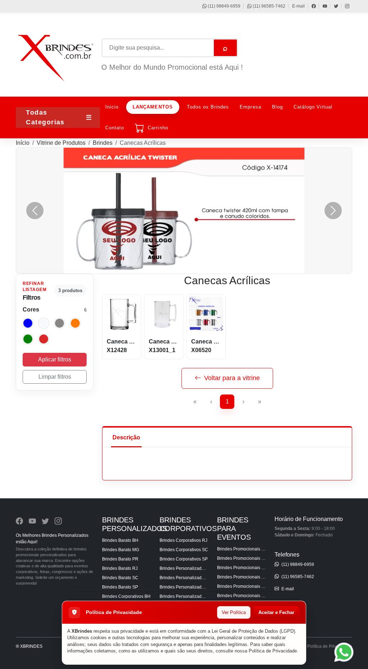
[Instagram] (343, 6)
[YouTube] (321, 6)
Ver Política (234, 612)
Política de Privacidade (273, 651)
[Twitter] (332, 6)
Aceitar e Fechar (276, 612)
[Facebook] (310, 6)
